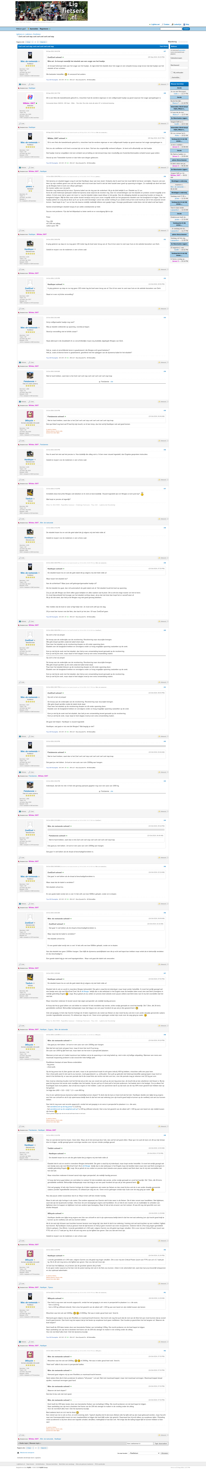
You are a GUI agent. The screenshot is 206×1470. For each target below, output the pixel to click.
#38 (165, 527)
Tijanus (50, 1287)
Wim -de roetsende (29, 61)
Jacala (179, 88)
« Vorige (28, 42)
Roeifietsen (37, 34)
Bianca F (176, 103)
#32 (165, 278)
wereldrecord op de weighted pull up (64, 1109)
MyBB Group (43, 1467)
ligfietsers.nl (20, 34)
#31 (165, 239)
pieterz (29, 187)
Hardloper (32, 88)
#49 (165, 1135)
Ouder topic (23, 1443)
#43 (165, 781)
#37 (165, 488)
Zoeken (166, 24)
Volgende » (43, 42)
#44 (165, 820)
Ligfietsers (28, 34)
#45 (165, 866)
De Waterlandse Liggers (179, 118)
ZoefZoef (29, 288)
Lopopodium (175, 210)
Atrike (177, 135)
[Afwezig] (34, 421)
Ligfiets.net (155, 24)
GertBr (176, 124)
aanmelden (182, 50)
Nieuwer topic (35, 1443)
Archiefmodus (40, 1464)
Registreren (44, 29)
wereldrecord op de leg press (61, 1107)
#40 (165, 630)
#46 (165, 912)
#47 (165, 973)
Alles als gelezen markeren (84, 1464)
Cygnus (50, 1029)
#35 (165, 410)
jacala (177, 198)
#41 (165, 687)
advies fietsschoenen (179, 160)
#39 (165, 563)
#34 (165, 371)
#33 (165, 317)
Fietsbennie (29, 381)
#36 (165, 449)
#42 (165, 741)
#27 (165, 51)
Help (187, 24)
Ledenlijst (177, 24)
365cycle (29, 421)
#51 (165, 1292)
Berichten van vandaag (66, 1464)
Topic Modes (164, 46)
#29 (165, 132)
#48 (165, 1034)
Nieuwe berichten (52, 1464)
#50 (165, 1249)
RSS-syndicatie (100, 1464)
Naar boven (30, 1464)
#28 (165, 93)
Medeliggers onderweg (179, 181)
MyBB (29, 1467)
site (112, 381)
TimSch (29, 499)
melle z (176, 94)
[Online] (36, 103)
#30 (165, 176)
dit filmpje (85, 991)
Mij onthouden (178, 72)
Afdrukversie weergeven (27, 1452)
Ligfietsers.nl (21, 1464)
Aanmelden (34, 29)
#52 (165, 1350)
